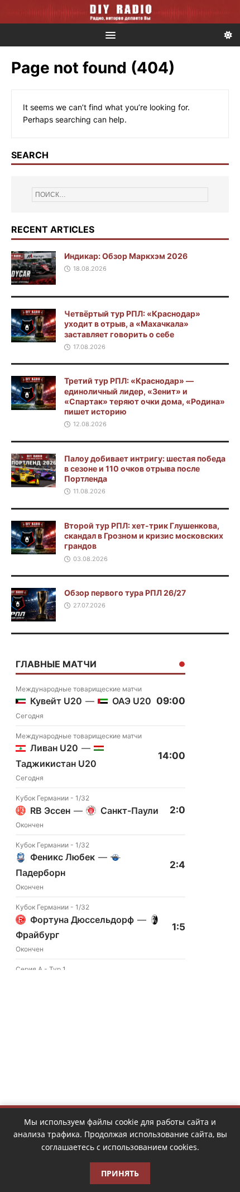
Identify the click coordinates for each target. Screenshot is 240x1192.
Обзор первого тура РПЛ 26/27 (125, 592)
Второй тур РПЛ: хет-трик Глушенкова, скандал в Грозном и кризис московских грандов (143, 535)
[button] (108, 34)
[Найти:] (120, 194)
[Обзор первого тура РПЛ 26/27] (33, 615)
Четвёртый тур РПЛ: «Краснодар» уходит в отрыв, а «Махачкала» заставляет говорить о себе (132, 323)
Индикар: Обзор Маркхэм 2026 (126, 256)
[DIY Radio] (120, 11)
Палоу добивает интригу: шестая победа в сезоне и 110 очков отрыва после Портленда (144, 468)
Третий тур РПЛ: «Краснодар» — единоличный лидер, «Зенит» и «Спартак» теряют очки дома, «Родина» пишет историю (144, 396)
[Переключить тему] (228, 34)
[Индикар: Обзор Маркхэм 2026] (33, 278)
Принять (120, 1173)
